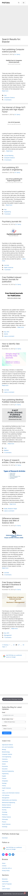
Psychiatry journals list (11, 221)
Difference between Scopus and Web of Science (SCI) (10, 520)
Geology (4, 783)
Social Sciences (6, 824)
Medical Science (6, 805)
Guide (5, 508)
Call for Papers (6, 888)
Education (4, 768)
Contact (4, 865)
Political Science (6, 817)
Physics (4, 822)
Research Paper (12, 508)
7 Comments (7, 637)
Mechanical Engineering (8, 802)
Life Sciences (5, 795)
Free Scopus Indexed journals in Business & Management (11, 584)
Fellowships (5, 881)
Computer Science (9, 97)
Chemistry (5, 759)
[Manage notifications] (25, 893)
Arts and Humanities (7, 747)
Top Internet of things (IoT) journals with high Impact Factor (13, 109)
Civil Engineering (6, 756)
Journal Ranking (8, 155)
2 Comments (7, 100)
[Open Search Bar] (18, 2)
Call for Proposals (7, 884)
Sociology (4, 826)
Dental (6, 334)
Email (3, 712)
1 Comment (7, 214)
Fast (5, 95)
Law (3, 790)
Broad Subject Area (7, 719)
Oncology (4, 812)
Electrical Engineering (8, 771)
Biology (4, 749)
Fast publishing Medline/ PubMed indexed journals (13, 401)
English (4, 776)
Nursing (4, 809)
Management (8, 635)
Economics (5, 766)
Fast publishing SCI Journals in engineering (12, 168)
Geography (5, 781)
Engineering (7, 211)
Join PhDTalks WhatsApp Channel (12, 699)
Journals (6, 265)
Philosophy (5, 819)
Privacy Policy (6, 870)
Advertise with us (7, 868)
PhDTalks (6, 3)
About (3, 863)
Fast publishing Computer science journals (13, 50)
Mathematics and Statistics (9, 800)
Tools (3, 886)
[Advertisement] (14, 20)
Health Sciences (8, 267)
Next (4, 647)
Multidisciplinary (6, 807)
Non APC (6, 332)
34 (24, 645)
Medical (6, 450)
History (4, 785)
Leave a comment (9, 336)
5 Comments (7, 452)
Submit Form (6, 733)
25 (14, 645)
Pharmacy (4, 814)
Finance (4, 778)
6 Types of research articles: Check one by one (13, 461)
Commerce (5, 761)
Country (4, 725)
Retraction (5, 879)
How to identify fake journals (11, 345)
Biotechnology (6, 752)
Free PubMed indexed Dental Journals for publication (11, 279)
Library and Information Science (10, 793)
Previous (5, 645)
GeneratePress (21, 893)
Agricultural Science (7, 744)
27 (19, 645)
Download (5, 838)
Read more (5, 91)
